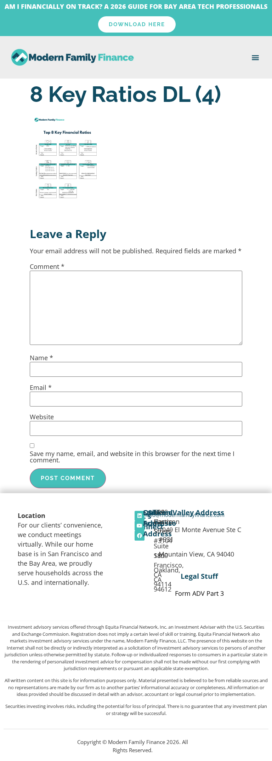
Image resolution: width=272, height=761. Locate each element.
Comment (47, 266)
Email (41, 387)
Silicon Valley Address (186, 512)
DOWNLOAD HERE (137, 24)
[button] (255, 57)
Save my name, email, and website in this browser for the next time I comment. (132, 456)
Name (41, 357)
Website (42, 417)
